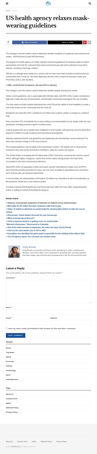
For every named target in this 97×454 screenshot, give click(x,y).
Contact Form (11, 399)
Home (8, 11)
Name (9, 307)
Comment (11, 278)
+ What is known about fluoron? (20, 218)
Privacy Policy (12, 412)
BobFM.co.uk (16, 446)
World (8, 357)
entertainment (12, 379)
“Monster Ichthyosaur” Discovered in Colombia (27, 224)
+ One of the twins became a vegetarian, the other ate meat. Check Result (38, 227)
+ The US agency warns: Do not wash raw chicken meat (30, 237)
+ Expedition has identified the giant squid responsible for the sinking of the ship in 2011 (45, 234)
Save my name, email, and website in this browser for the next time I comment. (42, 328)
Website (53, 318)
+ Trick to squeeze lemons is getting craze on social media (32, 221)
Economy (10, 361)
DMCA (8, 403)
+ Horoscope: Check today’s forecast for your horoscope (31, 215)
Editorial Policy (12, 408)
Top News (10, 352)
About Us (9, 394)
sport (8, 375)
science (15, 11)
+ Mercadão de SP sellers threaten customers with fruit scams (33, 206)
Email (9, 318)
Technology (11, 370)
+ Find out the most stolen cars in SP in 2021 (26, 230)
